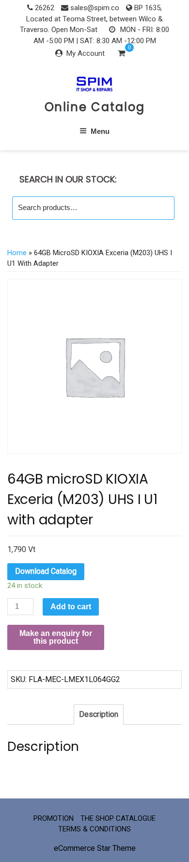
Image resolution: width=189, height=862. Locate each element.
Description (98, 714)
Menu (100, 131)
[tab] (99, 714)
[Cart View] (121, 54)
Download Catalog (46, 571)
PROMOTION (53, 818)
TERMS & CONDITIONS (94, 829)
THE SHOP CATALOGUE (118, 818)
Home (17, 252)
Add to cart (70, 606)
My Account (85, 53)
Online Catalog (95, 107)
